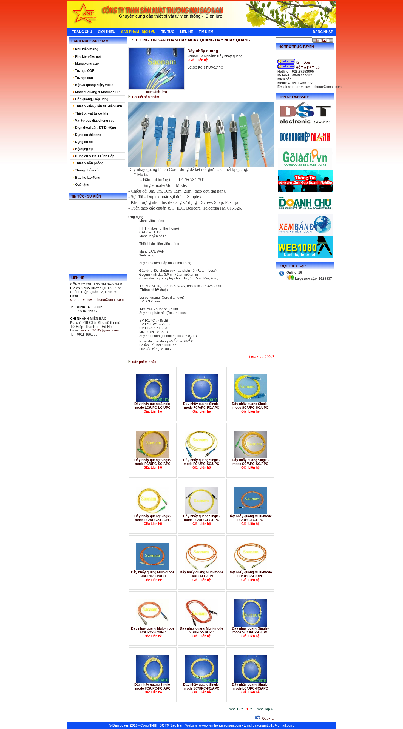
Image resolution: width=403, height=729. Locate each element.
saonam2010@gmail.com (274, 725)
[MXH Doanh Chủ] (305, 213)
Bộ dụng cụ (83, 149)
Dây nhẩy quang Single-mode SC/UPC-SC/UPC (250, 406)
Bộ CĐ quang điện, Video (93, 85)
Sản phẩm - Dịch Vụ (138, 32)
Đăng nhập (323, 32)
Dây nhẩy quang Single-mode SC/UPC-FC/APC (201, 686)
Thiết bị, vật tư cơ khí (91, 113)
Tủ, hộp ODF (84, 71)
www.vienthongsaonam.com (220, 725)
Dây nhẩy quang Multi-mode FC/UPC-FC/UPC (250, 518)
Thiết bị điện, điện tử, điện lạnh (98, 106)
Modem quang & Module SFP (97, 92)
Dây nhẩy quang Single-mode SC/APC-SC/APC (250, 462)
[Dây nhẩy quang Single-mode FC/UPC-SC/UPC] (201, 457)
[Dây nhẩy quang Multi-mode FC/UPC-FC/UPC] (250, 513)
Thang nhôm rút (87, 170)
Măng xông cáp (86, 63)
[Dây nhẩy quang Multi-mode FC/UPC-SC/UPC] (152, 625)
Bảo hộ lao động (87, 177)
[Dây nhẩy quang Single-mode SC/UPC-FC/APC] (201, 682)
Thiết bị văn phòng (88, 163)
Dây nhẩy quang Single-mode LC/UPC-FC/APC (250, 686)
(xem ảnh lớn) (156, 92)
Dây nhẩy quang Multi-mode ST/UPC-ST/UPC (201, 630)
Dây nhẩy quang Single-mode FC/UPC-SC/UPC (201, 462)
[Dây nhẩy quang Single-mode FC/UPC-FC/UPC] (201, 513)
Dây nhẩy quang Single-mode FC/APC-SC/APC (152, 518)
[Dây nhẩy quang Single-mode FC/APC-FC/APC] (201, 401)
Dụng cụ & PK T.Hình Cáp (94, 156)
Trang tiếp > (264, 709)
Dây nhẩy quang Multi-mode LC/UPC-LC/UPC (201, 574)
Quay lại (267, 719)
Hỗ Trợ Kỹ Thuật (308, 68)
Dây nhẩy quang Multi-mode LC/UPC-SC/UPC (250, 574)
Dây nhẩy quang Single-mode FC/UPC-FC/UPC (201, 518)
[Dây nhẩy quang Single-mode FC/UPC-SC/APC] (152, 457)
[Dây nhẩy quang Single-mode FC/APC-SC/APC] (152, 513)
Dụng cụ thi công (87, 135)
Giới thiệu (106, 32)
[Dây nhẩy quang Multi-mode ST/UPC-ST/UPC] (201, 625)
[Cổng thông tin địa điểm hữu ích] (305, 169)
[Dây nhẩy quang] (156, 68)
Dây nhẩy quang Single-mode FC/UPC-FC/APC (152, 686)
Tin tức (167, 32)
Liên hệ (186, 32)
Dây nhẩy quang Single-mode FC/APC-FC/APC (201, 406)
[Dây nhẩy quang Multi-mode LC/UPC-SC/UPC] (250, 569)
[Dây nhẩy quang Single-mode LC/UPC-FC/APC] (250, 682)
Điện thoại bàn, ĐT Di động (95, 128)
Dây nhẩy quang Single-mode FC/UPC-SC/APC (152, 462)
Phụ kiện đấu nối (87, 56)
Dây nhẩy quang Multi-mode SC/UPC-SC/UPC (152, 574)
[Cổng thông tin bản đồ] (305, 235)
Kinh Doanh (304, 62)
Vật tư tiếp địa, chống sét (94, 120)
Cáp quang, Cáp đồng (91, 99)
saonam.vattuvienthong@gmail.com (97, 300)
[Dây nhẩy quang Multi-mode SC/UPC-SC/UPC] (152, 569)
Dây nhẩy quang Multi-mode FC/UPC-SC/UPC (152, 630)
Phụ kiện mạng (86, 49)
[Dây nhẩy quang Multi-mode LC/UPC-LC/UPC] (201, 569)
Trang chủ (82, 32)
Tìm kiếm (206, 32)
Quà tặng (81, 185)
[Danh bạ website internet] (305, 257)
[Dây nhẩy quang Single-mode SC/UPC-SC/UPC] (250, 401)
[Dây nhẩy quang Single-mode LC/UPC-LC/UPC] (152, 401)
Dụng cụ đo (83, 142)
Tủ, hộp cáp (83, 78)
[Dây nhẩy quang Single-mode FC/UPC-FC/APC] (152, 682)
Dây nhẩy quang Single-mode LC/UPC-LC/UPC (152, 406)
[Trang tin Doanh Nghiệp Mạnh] (305, 147)
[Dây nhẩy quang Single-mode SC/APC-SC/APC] (250, 457)
